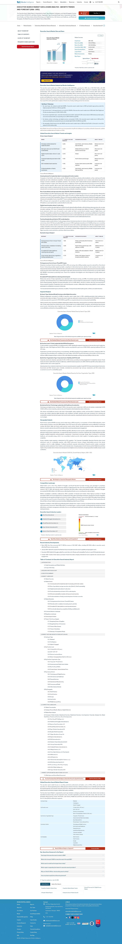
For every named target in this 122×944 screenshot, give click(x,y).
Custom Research (47, 2)
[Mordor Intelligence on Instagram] (78, 917)
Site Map (32, 935)
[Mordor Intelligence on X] (72, 917)
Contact (86, 2)
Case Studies (33, 920)
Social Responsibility (35, 913)
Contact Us (33, 923)
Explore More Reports (56, 884)
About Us (19, 907)
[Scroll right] (104, 26)
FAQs (31, 916)
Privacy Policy (20, 932)
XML (18, 935)
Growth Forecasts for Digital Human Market (92, 888)
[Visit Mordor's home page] (25, 2)
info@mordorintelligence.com (53, 920)
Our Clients (20, 910)
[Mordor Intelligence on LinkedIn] (66, 917)
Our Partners (33, 910)
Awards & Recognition (22, 916)
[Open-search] (119, 2)
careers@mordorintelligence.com (73, 911)
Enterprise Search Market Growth (70, 892)
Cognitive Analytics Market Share (49, 888)
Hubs (31, 926)
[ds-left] (28, 46)
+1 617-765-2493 (99, 2)
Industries (79, 2)
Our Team (32, 907)
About (56, 2)
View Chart (47, 80)
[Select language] (90, 2)
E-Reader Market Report (46, 892)
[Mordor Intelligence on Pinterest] (75, 917)
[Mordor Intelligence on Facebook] (69, 917)
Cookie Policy (33, 932)
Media (18, 913)
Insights (19, 920)
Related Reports (45, 884)
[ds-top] (92, 18)
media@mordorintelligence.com (53, 925)
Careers (19, 929)
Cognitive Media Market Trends (70, 888)
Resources (71, 2)
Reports (38, 2)
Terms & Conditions (35, 929)
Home (18, 904)
